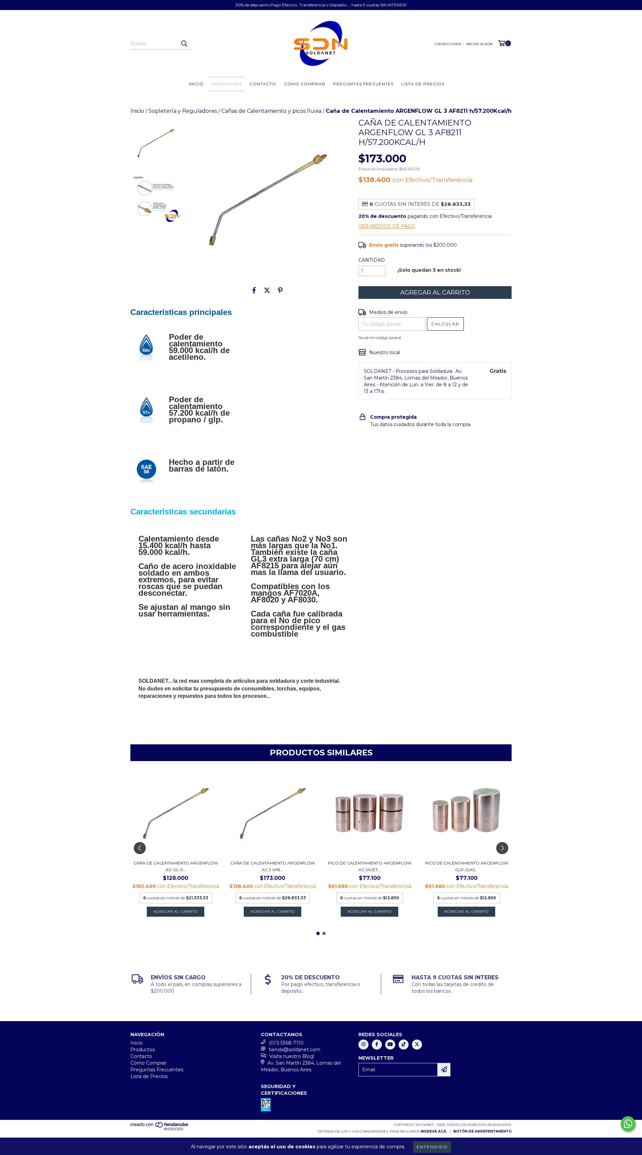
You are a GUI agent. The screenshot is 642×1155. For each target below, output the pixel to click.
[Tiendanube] (159, 1129)
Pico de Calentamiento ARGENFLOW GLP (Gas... (466, 866)
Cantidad (371, 260)
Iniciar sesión (479, 44)
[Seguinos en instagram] (363, 1045)
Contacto (262, 83)
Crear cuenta (448, 44)
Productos (226, 83)
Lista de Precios (422, 83)
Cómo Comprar (304, 83)
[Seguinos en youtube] (390, 1045)
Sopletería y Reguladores (182, 111)
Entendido (432, 1146)
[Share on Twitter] (267, 290)
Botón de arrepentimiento (482, 1131)
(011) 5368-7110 (286, 1043)
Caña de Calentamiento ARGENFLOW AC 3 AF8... (272, 866)
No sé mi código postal (379, 337)
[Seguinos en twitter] (417, 1045)
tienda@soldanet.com (294, 1050)
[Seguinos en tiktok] (404, 1045)
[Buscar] (184, 43)
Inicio (196, 83)
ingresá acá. (434, 1131)
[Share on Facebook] (254, 290)
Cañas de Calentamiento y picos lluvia (271, 111)
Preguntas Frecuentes (363, 83)
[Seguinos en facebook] (377, 1045)
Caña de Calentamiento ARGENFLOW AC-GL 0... (175, 866)
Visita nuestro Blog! (291, 1056)
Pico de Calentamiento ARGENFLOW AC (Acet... (369, 866)
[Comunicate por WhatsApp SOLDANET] (628, 1124)
